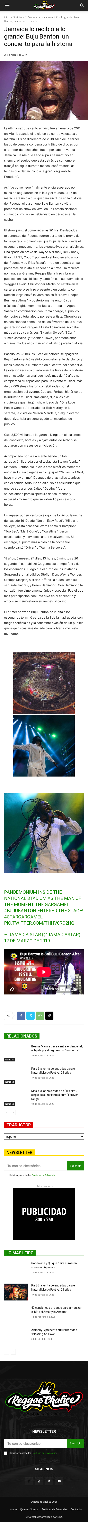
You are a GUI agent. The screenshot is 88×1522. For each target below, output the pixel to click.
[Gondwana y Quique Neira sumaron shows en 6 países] (16, 1269)
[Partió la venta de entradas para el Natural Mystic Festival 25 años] (16, 1075)
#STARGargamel (23, 916)
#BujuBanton (20, 910)
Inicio (7, 17)
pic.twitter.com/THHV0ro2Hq (39, 923)
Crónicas (30, 17)
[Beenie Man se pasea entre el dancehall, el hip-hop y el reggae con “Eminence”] (16, 1053)
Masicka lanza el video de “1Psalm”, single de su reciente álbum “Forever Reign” (54, 1095)
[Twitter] (30, 1016)
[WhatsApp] (40, 1016)
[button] (7, 5)
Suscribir (75, 1165)
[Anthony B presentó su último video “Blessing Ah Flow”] (16, 1336)
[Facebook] (21, 1016)
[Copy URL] (49, 1016)
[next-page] (13, 1112)
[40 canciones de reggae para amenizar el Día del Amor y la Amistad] (16, 1314)
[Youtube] (59, 1481)
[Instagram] (39, 1481)
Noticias (17, 17)
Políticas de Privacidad (44, 1175)
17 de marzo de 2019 (27, 940)
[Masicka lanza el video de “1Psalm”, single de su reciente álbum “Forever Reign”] (16, 1097)
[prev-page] (6, 1112)
